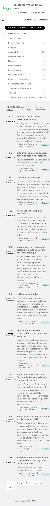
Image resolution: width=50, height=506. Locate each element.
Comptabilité (29, 146)
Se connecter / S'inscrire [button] (35, 20)
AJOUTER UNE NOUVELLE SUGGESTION (26, 28)
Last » (10, 487)
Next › (38, 483)
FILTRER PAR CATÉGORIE (17, 34)
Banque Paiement (24, 450)
